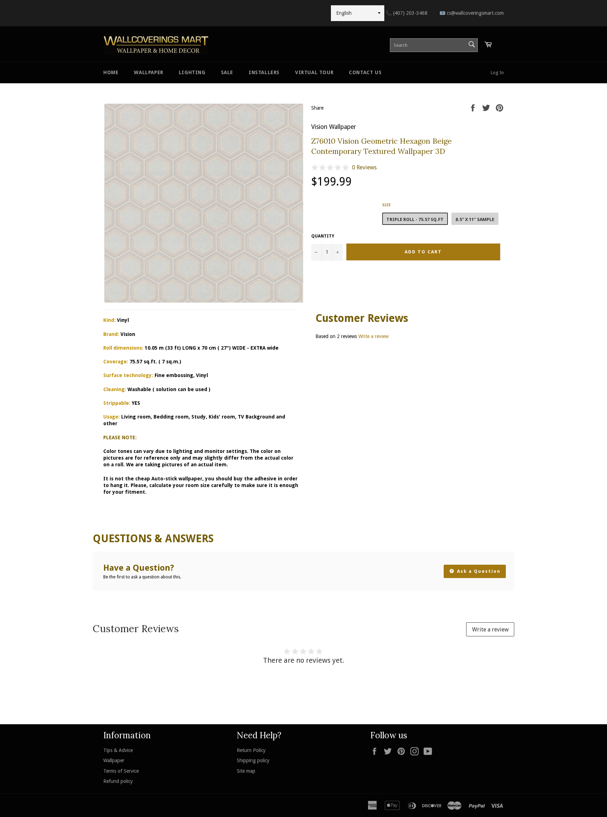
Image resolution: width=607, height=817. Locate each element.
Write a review (373, 336)
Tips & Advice (118, 750)
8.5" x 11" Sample (475, 219)
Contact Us (365, 72)
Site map (246, 771)
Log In (497, 72)
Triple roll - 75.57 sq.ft (415, 219)
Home (110, 72)
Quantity (322, 236)
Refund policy (118, 781)
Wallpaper (148, 72)
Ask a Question (478, 571)
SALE (227, 72)
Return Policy (251, 750)
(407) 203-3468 (406, 13)
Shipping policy (253, 760)
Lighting (192, 72)
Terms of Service (121, 771)
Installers (264, 72)
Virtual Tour (314, 72)
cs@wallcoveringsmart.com (471, 13)
